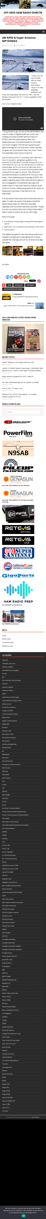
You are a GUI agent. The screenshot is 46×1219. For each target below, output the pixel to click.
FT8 (3, 788)
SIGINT (4, 1023)
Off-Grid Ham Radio (8, 922)
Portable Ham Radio (8, 943)
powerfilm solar (7, 960)
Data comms (6, 717)
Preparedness (7, 963)
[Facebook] (8, 277)
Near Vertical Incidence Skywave (12, 902)
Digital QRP (5, 724)
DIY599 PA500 (6, 748)
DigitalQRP (19, 285)
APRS (9, 285)
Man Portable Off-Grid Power (11, 886)
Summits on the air (8, 1054)
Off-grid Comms (7, 916)
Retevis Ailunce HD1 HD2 (10, 993)
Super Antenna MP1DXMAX (13, 289)
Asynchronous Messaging (10, 697)
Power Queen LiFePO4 (9, 956)
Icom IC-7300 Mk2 (7, 852)
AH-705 (4, 674)
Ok (23, 1216)
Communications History (10, 714)
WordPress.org (7, 646)
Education (5, 758)
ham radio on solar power (10, 822)
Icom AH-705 (6, 845)
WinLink (4, 1071)
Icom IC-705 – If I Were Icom (12, 388)
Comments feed (7, 642)
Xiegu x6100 (6, 1094)
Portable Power (7, 953)
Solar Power (6, 1037)
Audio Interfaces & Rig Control (11, 700)
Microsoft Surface (8, 899)
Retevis (4, 990)
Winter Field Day (7, 1074)
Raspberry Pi (6, 983)
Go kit (4, 805)
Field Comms (6, 768)
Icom (3, 842)
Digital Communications (9, 721)
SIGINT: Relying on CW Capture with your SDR (18, 362)
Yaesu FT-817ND (7, 1097)
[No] (43, 1212)
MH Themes (35, 1117)
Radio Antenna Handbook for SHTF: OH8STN (17, 377)
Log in (4, 635)
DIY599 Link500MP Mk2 (9, 744)
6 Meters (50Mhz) (7, 667)
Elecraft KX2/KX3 (7, 761)
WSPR (4, 1077)
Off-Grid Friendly (7, 919)
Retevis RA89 (6, 1000)
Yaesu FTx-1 (6, 1108)
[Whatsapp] (28, 277)
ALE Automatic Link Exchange (11, 680)
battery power (6, 704)
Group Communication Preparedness (14, 811)
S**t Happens (6, 1013)
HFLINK (4, 835)
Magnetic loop (6, 879)
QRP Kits (5, 973)
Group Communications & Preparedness (15, 815)
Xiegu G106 (5, 1084)
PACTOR (4, 936)
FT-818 (4, 785)
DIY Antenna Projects (9, 738)
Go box (4, 801)
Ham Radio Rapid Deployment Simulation (15, 825)
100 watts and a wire (8, 663)
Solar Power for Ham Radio (11, 1040)
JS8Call (4, 862)
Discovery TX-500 (7, 734)
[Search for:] (23, 412)
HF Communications (8, 828)
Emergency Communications (11, 764)
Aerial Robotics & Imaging (10, 670)
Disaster (5, 727)
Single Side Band (7, 1027)
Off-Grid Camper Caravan (10, 912)
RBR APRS (5, 986)
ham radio (30, 285)
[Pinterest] (16, 277)
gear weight (6, 795)
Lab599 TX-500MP (7, 872)
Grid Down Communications (11, 808)
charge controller (7, 711)
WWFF (4, 1081)
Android (4, 684)
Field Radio (5, 774)
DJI (3, 751)
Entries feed (6, 639)
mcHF (4, 896)
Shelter (4, 1020)
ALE (3, 677)
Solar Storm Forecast (9, 1044)
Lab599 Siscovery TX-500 (10, 869)
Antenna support (7, 687)
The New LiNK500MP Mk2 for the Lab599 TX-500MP (20, 382)
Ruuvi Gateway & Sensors (10, 1010)
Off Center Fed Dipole (9, 906)
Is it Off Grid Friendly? (9, 855)
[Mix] (24, 277)
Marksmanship (7, 889)
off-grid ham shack (8, 926)
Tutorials (5, 1064)
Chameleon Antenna (9, 707)
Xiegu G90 (5, 1087)
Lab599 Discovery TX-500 (10, 865)
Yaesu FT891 (6, 1104)
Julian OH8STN (20, 45)
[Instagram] (39, 281)
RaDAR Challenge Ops (9, 980)
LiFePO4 (4, 875)
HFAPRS (4, 832)
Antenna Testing (7, 690)
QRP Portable (6, 976)
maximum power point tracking (12, 892)
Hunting (4, 838)
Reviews (5, 1003)
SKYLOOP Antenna (8, 1030)
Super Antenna (7, 1057)
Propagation (6, 966)
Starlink (4, 1050)
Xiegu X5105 (6, 1091)
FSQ (3, 781)
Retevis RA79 (6, 997)
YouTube (5, 1111)
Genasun (5, 798)
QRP (3, 970)
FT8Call (4, 791)
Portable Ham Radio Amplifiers (12, 949)
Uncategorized (7, 1067)
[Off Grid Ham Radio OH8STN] (23, 7)
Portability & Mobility (8, 939)
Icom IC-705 (5, 849)
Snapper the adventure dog (11, 1034)
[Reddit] (20, 277)
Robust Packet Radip (9, 1007)
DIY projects (6, 741)
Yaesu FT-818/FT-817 (8, 1101)
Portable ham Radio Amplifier (11, 946)
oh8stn (4, 929)
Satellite (4, 1017)
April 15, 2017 (8, 45)
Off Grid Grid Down (8, 909)
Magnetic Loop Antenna (9, 882)
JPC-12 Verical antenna (9, 859)
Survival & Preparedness (10, 1060)
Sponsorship (6, 1047)
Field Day (5, 771)
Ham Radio (5, 818)
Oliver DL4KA (6, 933)
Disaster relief (6, 731)
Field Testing (6, 778)
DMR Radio (5, 754)
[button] (43, 31)
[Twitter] (12, 277)
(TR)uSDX (5, 660)
